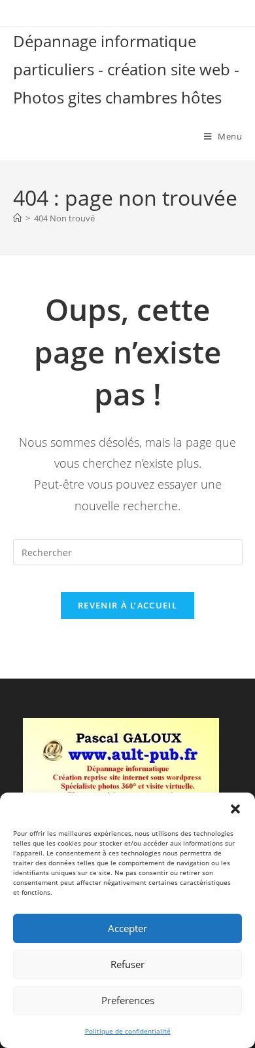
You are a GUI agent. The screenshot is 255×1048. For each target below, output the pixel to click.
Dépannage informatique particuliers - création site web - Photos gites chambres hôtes (126, 69)
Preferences (127, 1000)
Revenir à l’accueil (127, 605)
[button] (235, 808)
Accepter (127, 928)
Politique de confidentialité (128, 1031)
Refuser (127, 964)
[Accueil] (17, 218)
